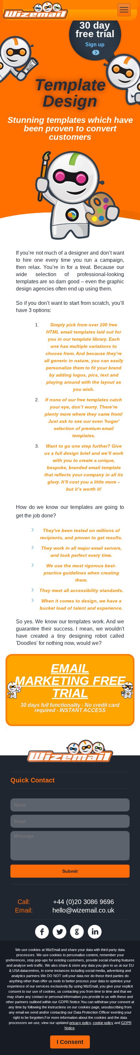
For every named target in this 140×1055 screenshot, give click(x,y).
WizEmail (35, 10)
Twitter (59, 932)
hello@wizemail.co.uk (83, 910)
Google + (77, 932)
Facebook (42, 932)
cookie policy (103, 1023)
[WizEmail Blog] (19, 59)
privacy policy (80, 1023)
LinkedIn (95, 932)
